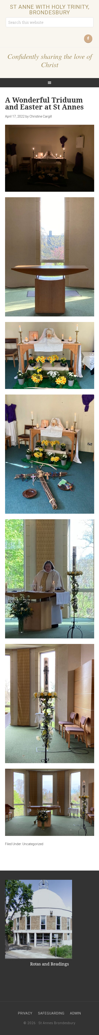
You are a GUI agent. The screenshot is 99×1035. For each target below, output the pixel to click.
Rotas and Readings (49, 964)
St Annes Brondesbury (57, 1023)
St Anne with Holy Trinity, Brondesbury (49, 10)
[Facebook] (88, 38)
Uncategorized (32, 844)
